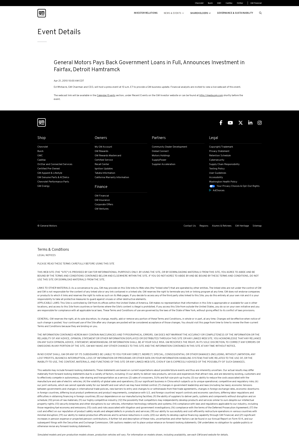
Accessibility (216, 177)
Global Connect (160, 151)
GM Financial (256, 3)
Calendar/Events (106, 95)
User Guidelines (217, 173)
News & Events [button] (172, 13)
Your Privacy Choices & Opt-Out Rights (238, 186)
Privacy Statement (219, 151)
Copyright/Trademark (221, 147)
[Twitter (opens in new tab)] (240, 122)
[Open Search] (260, 13)
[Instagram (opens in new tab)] (260, 122)
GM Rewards (101, 151)
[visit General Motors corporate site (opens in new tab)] (41, 123)
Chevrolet (199, 3)
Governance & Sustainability (235, 13)
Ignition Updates (104, 168)
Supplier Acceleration (163, 164)
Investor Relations (146, 13)
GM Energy (43, 186)
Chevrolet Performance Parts (53, 182)
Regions (203, 226)
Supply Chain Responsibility (224, 164)
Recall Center (102, 164)
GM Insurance (102, 200)
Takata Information (105, 173)
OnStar (240, 3)
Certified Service (104, 160)
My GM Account (103, 147)
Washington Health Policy (223, 182)
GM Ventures (102, 209)
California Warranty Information (112, 177)
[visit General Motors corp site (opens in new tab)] (41, 13)
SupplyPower (159, 160)
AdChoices (218, 190)
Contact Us (190, 226)
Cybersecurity (216, 160)
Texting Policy (217, 168)
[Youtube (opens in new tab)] (230, 122)
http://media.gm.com (211, 95)
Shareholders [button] (199, 13)
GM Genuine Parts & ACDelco (53, 177)
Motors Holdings (161, 155)
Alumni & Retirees (221, 226)
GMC (219, 3)
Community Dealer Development (169, 147)
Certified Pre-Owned (48, 168)
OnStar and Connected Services (54, 164)
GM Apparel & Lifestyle (49, 173)
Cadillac (229, 3)
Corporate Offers (104, 204)
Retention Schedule (220, 155)
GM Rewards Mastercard (108, 155)
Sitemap (257, 226)
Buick (210, 3)
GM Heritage (242, 226)
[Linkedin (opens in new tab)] (250, 122)
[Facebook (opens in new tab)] (220, 122)
